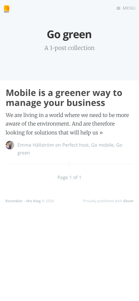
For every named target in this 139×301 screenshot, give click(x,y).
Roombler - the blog (23, 200)
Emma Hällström (35, 145)
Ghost (128, 200)
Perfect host (75, 145)
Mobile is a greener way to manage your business (64, 98)
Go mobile (102, 145)
